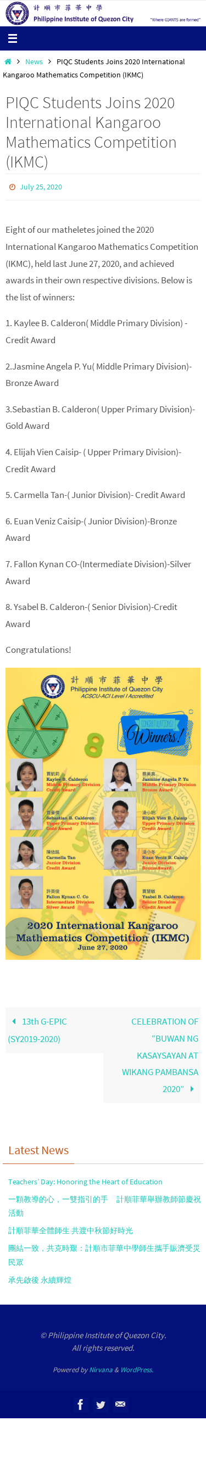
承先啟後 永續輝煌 (39, 1277)
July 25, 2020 (41, 186)
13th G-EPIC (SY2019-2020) (38, 1028)
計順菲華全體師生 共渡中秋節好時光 (70, 1228)
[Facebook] (81, 1402)
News (34, 61)
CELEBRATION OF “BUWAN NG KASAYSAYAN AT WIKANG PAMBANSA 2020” (160, 1052)
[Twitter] (100, 1402)
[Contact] (120, 1402)
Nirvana (101, 1367)
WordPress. (136, 1367)
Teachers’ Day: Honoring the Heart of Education (85, 1179)
